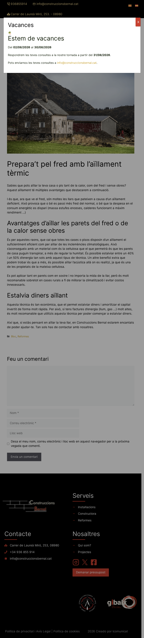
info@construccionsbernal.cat (77, 62)
